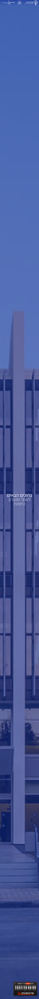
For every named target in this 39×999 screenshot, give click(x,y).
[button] (19, 2)
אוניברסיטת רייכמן (29, 2)
